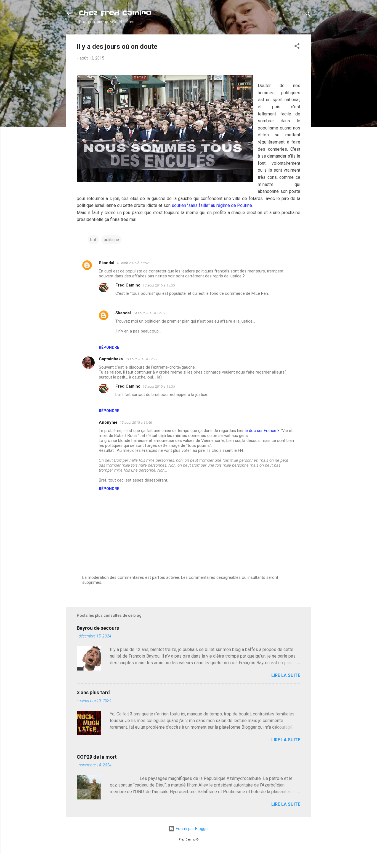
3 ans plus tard (93, 692)
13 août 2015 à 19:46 (136, 422)
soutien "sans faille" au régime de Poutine (212, 205)
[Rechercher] (308, 15)
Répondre (109, 347)
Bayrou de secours (98, 628)
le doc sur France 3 (262, 430)
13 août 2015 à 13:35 (159, 386)
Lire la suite (285, 675)
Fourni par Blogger (192, 828)
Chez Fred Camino (115, 13)
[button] (297, 47)
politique (111, 239)
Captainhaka (111, 358)
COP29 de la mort (97, 757)
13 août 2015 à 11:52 (132, 263)
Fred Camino (127, 285)
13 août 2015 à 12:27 (141, 359)
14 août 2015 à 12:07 (149, 313)
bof (93, 239)
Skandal (106, 262)
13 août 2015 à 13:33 (159, 285)
